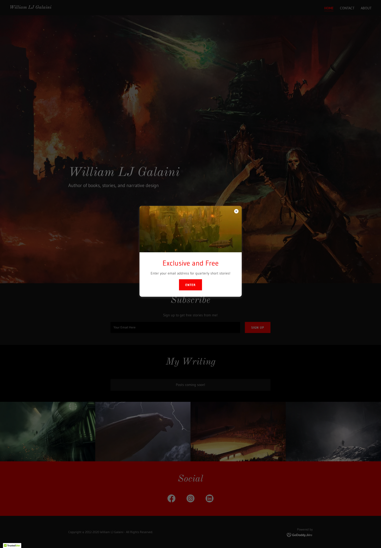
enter (190, 285)
